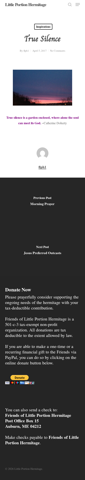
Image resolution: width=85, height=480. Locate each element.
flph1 (26, 50)
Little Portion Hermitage (25, 4)
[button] (78, 4)
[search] (70, 4)
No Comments (57, 50)
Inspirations (43, 27)
